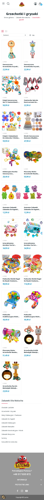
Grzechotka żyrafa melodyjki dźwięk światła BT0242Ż (10, 387)
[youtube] (26, 491)
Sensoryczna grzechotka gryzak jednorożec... (31, 65)
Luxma (5, 61)
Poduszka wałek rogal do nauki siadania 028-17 (11, 280)
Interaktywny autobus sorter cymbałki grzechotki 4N (32, 244)
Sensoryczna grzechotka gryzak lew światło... (10, 65)
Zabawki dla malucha (12, 401)
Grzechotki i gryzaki (9, 411)
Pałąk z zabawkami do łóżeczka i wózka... (11, 137)
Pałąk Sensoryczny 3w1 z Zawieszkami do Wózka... (11, 101)
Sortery (4, 438)
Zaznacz (15, 35)
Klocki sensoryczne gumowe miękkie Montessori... (31, 137)
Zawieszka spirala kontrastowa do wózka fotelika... (31, 101)
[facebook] (17, 491)
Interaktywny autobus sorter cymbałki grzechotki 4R (11, 244)
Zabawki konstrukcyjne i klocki (12, 430)
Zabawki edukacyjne (9, 423)
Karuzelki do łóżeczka (9, 442)
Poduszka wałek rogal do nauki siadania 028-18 (32, 280)
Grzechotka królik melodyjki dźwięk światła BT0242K (31, 351)
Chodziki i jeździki (8, 407)
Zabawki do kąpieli (8, 419)
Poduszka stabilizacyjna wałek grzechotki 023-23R (32, 316)
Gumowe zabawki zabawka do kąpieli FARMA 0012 (10, 208)
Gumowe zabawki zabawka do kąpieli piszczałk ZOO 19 (31, 208)
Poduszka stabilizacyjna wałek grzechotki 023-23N (11, 316)
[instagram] (22, 491)
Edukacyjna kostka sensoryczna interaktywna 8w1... (10, 173)
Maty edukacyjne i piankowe (11, 415)
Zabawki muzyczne (8, 434)
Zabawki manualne (8, 427)
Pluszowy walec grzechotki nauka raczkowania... (31, 173)
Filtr (33, 35)
